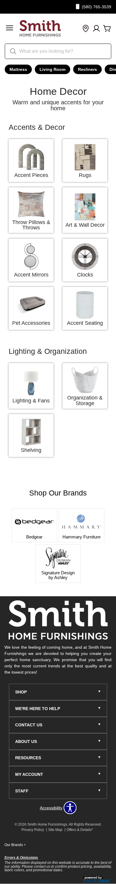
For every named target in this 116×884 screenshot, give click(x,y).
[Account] (96, 28)
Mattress (18, 69)
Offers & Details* (80, 830)
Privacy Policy (32, 830)
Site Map (55, 830)
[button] (9, 28)
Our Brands (15, 845)
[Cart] (107, 28)
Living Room (52, 69)
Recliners (87, 69)
